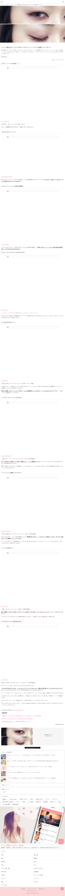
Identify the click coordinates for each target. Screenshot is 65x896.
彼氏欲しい (5, 799)
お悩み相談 (36, 871)
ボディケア (36, 881)
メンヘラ (47, 799)
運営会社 (23, 888)
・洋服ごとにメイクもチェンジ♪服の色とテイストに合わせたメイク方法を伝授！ (21, 715)
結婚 (2, 858)
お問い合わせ (41, 888)
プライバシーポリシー (32, 888)
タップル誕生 (30, 801)
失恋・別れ (36, 854)
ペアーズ (18, 801)
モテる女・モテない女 (38, 868)
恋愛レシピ (32, 1)
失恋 (59, 801)
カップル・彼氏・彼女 (5, 868)
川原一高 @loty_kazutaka (6, 176)
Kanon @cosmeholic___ (6, 531)
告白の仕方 (38, 801)
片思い (2, 854)
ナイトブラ (55, 799)
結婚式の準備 (15, 804)
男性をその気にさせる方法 (8, 801)
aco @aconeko (4, 310)
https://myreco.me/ (18, 710)
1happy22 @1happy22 (6, 455)
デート (35, 864)
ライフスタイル (4, 885)
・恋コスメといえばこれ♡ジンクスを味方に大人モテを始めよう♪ (17, 718)
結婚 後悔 (46, 801)
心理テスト (3, 875)
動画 (2, 881)
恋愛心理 (35, 858)
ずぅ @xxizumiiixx (5, 121)
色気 (24, 801)
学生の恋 (3, 861)
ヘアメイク (3, 878)
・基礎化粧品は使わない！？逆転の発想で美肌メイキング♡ (16, 721)
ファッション (36, 878)
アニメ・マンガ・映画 (38, 875)
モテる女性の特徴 (6, 804)
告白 (35, 861)
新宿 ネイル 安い (39, 799)
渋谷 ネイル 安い (13, 799)
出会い (2, 864)
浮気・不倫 (3, 871)
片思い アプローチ (23, 799)
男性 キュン (53, 801)
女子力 (31, 799)
